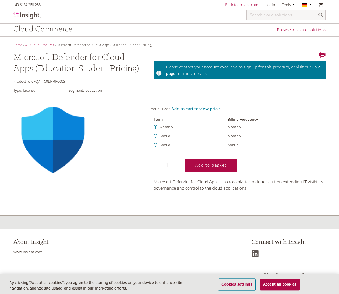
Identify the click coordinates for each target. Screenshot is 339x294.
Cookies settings (236, 284)
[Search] (320, 15)
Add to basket (211, 165)
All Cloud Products (39, 45)
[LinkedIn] (256, 253)
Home (17, 45)
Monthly (166, 127)
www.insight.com (27, 252)
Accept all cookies (280, 284)
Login (270, 5)
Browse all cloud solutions (301, 29)
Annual (165, 136)
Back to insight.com (241, 5)
